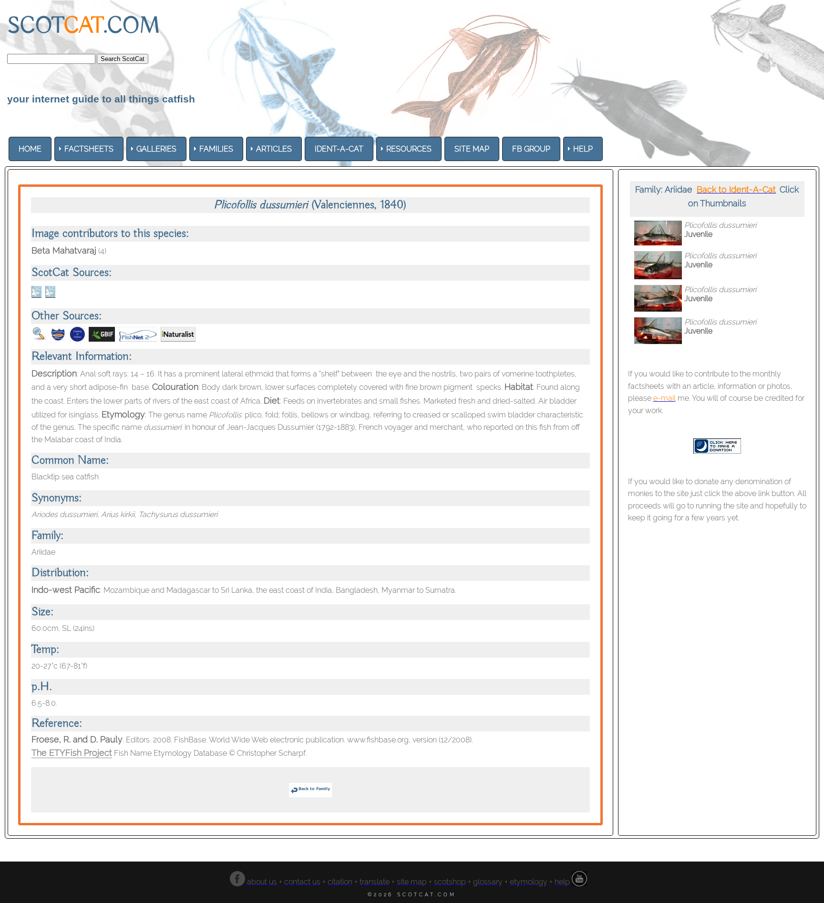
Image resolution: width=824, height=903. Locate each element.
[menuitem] (30, 149)
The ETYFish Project (71, 753)
